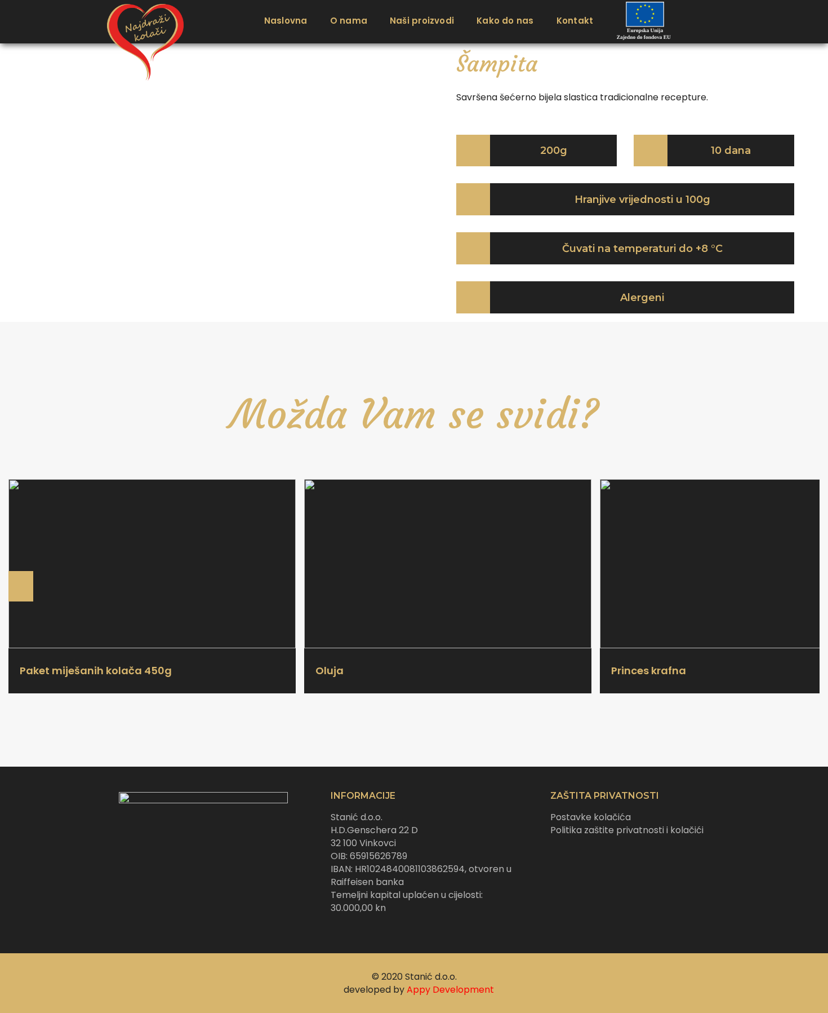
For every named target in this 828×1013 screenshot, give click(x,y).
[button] (383, 177)
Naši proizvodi (422, 20)
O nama (348, 20)
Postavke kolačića (590, 817)
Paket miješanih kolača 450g (96, 670)
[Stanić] (140, 21)
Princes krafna (648, 670)
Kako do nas (505, 20)
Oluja (329, 670)
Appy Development (450, 989)
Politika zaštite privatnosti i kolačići (627, 830)
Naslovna (286, 20)
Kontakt (575, 20)
